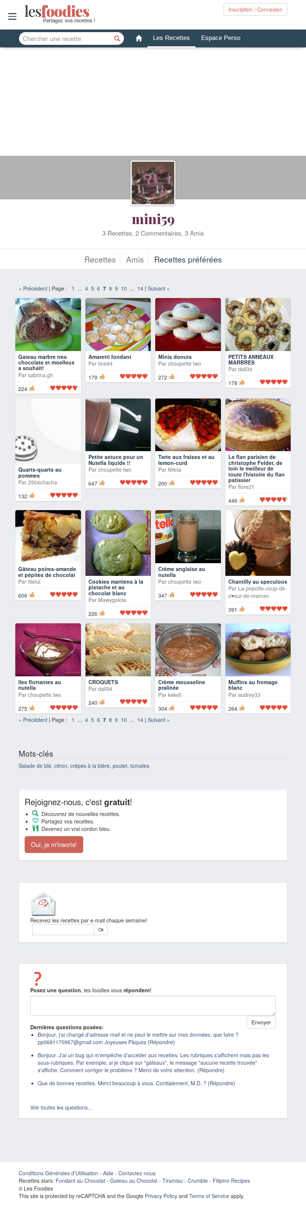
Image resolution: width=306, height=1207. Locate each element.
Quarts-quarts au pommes (40, 484)
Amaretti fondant (109, 356)
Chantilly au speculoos (257, 594)
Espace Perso (220, 37)
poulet (120, 778)
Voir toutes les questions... (61, 1120)
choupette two (184, 363)
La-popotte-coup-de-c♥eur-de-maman (257, 604)
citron (60, 778)
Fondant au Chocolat (80, 1193)
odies (25, 11)
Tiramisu (172, 1193)
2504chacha (42, 495)
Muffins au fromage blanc (253, 697)
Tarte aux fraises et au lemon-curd (186, 472)
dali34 (245, 369)
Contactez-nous (137, 1185)
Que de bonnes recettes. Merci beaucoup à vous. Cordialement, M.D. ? (122, 1095)
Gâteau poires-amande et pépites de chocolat (47, 584)
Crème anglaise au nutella (181, 584)
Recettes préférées (188, 259)
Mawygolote (112, 612)
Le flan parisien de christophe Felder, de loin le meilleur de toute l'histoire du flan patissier (256, 481)
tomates (139, 778)
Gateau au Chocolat (133, 1193)
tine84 (105, 363)
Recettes (100, 259)
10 (124, 288)
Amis (135, 259)
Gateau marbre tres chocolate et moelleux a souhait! (46, 374)
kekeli (174, 707)
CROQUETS (103, 694)
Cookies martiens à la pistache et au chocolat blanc (115, 599)
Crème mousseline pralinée (181, 697)
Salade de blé (35, 778)
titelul (34, 594)
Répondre (161, 1054)
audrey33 (249, 707)
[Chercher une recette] (117, 38)
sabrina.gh (40, 387)
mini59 (153, 218)
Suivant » (159, 288)
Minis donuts (175, 356)
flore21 (246, 499)
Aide (108, 1185)
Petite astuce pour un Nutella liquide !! (115, 472)
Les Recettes (171, 37)
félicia (174, 482)
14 (140, 288)
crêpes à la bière (90, 778)
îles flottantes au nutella (39, 697)
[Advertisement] (153, 103)
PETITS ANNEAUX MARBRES (251, 359)
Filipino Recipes (231, 1193)
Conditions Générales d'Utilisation (58, 1185)
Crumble (198, 1193)
